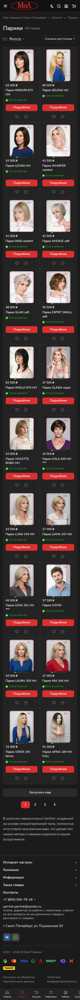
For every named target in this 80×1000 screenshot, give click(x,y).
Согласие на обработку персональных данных (19, 979)
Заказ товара (13, 885)
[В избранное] (17, 117)
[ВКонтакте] (7, 937)
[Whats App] (15, 937)
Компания (11, 870)
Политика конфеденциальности (62, 979)
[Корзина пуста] (74, 6)
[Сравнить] (26, 117)
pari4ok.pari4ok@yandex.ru (22, 906)
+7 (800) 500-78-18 (18, 900)
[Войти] (66, 6)
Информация (13, 877)
